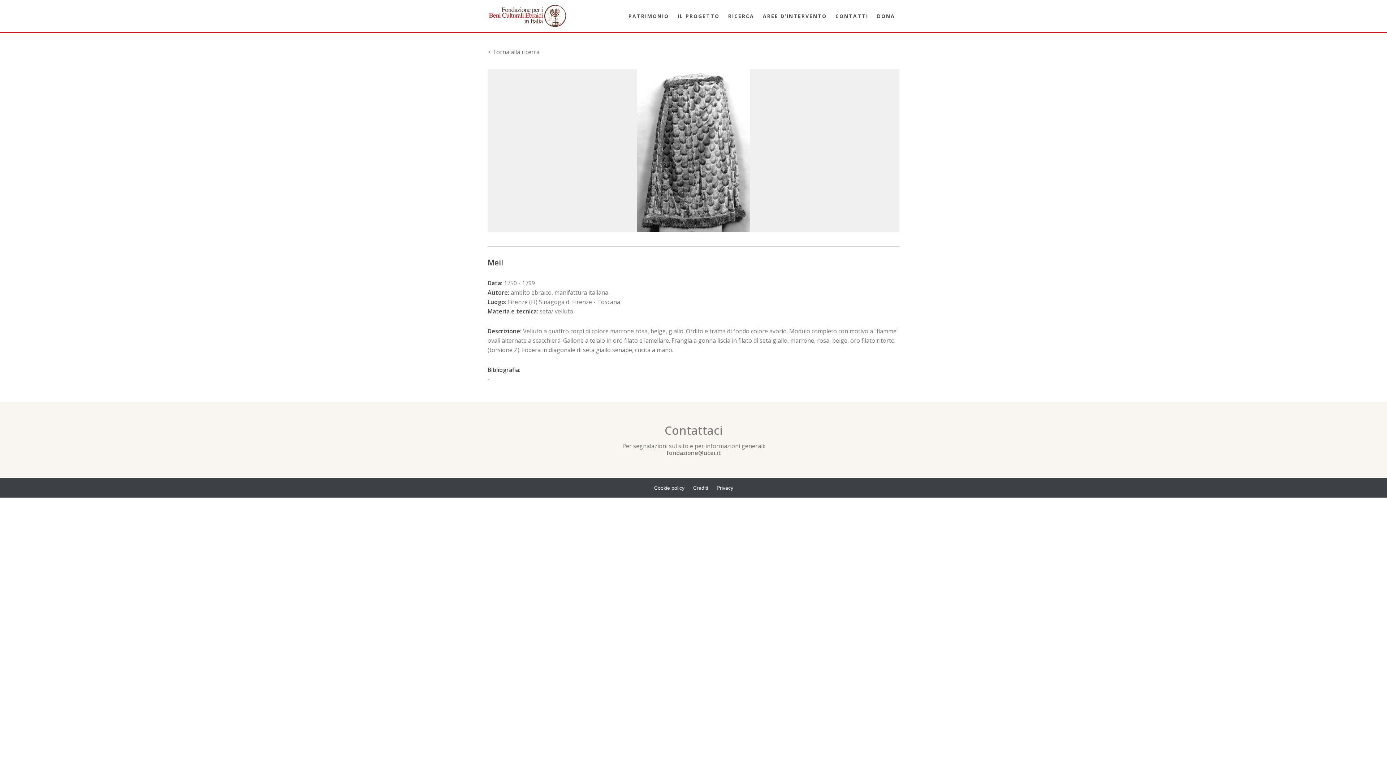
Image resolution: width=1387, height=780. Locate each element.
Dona (886, 16)
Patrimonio (648, 16)
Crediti (700, 488)
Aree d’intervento (795, 16)
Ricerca (741, 16)
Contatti (851, 16)
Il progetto (699, 16)
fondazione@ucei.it (693, 453)
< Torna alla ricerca (514, 52)
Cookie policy (669, 488)
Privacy (725, 488)
